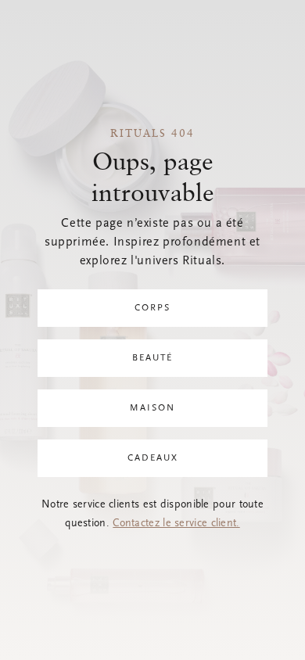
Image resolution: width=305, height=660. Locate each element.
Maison (152, 408)
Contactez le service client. (176, 523)
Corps (152, 308)
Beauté (152, 358)
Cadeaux (152, 458)
